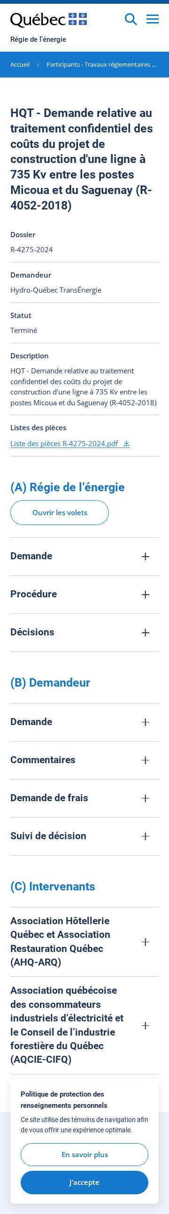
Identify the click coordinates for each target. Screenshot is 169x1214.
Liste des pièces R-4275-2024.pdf (65, 443)
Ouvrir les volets (59, 512)
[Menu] (152, 19)
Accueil (20, 64)
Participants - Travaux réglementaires (98, 64)
